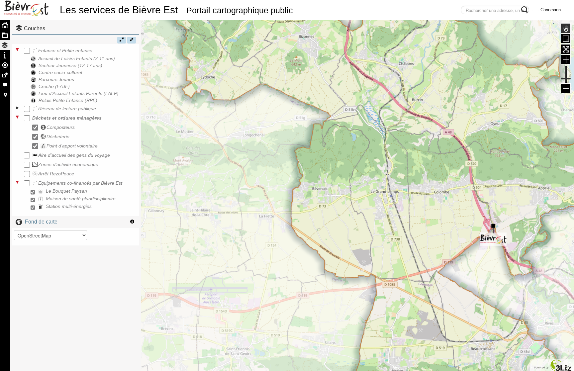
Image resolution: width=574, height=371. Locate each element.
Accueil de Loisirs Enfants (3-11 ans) (76, 58)
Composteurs (61, 127)
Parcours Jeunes (56, 79)
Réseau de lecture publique (67, 108)
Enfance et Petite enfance (65, 50)
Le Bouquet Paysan (66, 191)
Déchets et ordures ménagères (67, 118)
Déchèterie (58, 136)
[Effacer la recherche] (438, 12)
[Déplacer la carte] (566, 28)
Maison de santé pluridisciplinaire (81, 198)
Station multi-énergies (69, 206)
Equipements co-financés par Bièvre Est (80, 183)
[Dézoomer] (566, 88)
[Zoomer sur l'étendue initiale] (566, 49)
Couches (34, 28)
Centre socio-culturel (60, 72)
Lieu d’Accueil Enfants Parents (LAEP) (79, 93)
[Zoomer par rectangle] (566, 39)
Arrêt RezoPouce (56, 173)
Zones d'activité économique (68, 164)
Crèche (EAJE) (54, 86)
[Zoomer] (566, 59)
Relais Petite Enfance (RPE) (68, 100)
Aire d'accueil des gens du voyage (74, 155)
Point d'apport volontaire (72, 145)
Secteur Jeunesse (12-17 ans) (70, 65)
